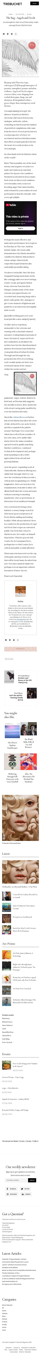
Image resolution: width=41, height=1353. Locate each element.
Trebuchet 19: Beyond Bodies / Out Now (19, 886)
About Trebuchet (7, 1305)
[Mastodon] (8, 34)
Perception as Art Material (22, 917)
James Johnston (7, 1025)
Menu (35, 3)
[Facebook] (4, 34)
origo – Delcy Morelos (10, 1088)
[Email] (12, 34)
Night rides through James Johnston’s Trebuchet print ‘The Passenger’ (24, 967)
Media (21, 1350)
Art (3, 1308)
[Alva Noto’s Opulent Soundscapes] (12, 730)
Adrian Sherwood (20, 417)
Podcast (4, 1322)
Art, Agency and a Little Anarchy (11, 1284)
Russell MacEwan (7, 1032)
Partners (4, 1319)
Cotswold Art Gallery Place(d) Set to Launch (15, 1262)
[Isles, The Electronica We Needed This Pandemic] (28, 761)
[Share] (16, 34)
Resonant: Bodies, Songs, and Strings (15, 1110)
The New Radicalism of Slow (10, 1273)
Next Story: (16, 696)
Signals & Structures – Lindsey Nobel (15, 1099)
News (4, 1316)
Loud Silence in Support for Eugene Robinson (16, 1276)
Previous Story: (25, 679)
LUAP (4, 1029)
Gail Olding (5, 1039)
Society (4, 1324)
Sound (29, 14)
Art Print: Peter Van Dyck (22, 988)
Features (4, 1313)
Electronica (9, 659)
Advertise (8, 1347)
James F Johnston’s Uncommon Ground (14, 1265)
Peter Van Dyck (7, 1042)
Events (4, 1310)
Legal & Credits (13, 1350)
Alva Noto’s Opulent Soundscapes (12, 745)
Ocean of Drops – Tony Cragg (12, 1077)
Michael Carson (7, 1022)
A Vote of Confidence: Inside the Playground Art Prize (18, 1278)
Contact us (16, 1347)
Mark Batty (6, 1018)
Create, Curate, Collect (28, 1141)
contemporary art (22, 619)
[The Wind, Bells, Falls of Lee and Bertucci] (28, 728)
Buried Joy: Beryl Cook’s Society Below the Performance (19, 1270)
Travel (4, 1330)
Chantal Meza (6, 1036)
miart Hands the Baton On (10, 1281)
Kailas (11, 14)
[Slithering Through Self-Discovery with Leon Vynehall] (12, 761)
